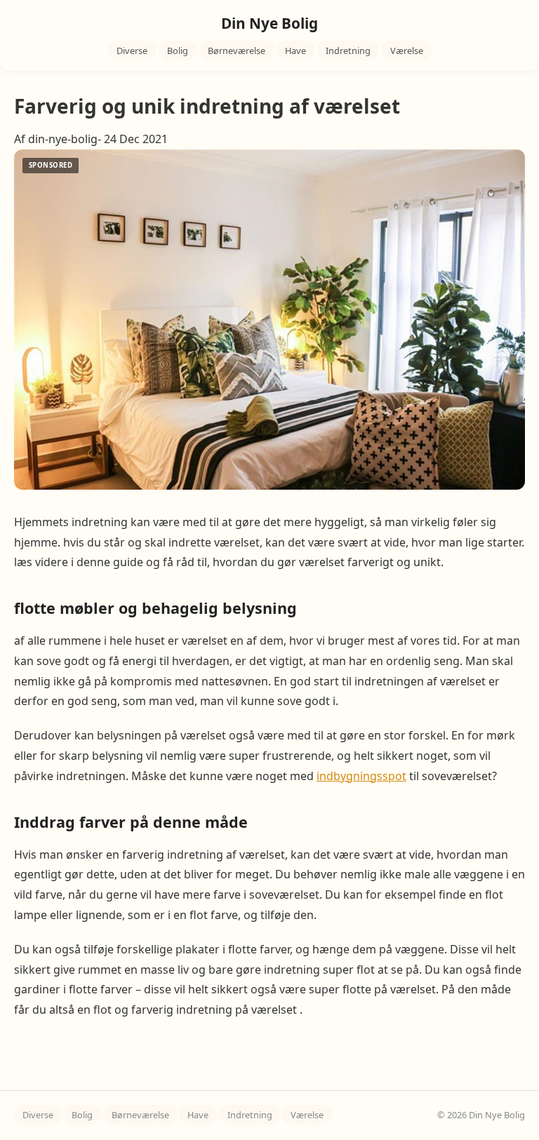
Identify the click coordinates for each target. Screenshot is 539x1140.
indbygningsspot (361, 776)
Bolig (177, 50)
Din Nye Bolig (269, 23)
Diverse (132, 50)
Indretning (348, 50)
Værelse (406, 50)
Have (295, 50)
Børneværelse (236, 50)
